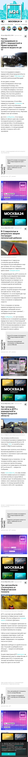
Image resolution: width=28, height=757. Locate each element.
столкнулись (18, 103)
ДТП (10, 176)
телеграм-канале (14, 271)
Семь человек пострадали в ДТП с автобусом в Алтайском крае (16, 697)
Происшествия (18, 35)
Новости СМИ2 (4, 202)
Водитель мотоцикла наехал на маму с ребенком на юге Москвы (16, 167)
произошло (20, 654)
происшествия (4, 176)
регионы (14, 176)
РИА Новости (19, 76)
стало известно (9, 473)
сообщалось (10, 117)
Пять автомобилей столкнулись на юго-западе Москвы (16, 692)
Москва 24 (14, 21)
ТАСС (10, 444)
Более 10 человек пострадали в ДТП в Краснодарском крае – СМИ (16, 161)
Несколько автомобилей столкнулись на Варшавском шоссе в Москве (15, 343)
